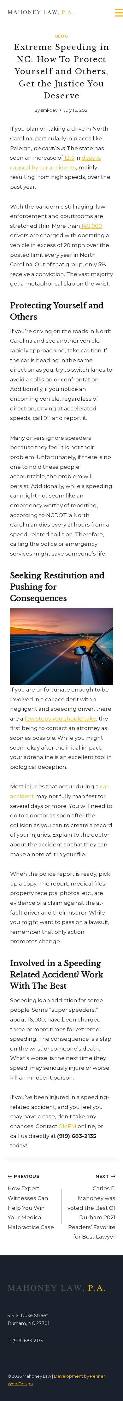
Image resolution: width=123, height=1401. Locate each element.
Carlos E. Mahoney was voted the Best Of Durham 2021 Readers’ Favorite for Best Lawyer (91, 1207)
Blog (61, 36)
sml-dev (49, 110)
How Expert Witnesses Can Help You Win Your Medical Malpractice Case (31, 1202)
